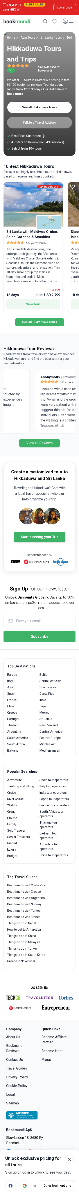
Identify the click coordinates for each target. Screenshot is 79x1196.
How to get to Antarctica (24, 929)
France (12, 700)
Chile (10, 706)
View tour (33, 304)
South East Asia (50, 681)
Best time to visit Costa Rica (26, 885)
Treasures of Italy (21, 425)
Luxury (11, 849)
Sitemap (12, 1103)
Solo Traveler (16, 830)
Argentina (14, 731)
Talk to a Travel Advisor (39, 122)
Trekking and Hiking (20, 786)
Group (11, 811)
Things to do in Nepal (21, 923)
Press (46, 1060)
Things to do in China (21, 936)
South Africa (16, 744)
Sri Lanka (46, 719)
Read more (15, 94)
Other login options (57, 1185)
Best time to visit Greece (24, 891)
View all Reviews (39, 443)
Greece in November (21, 961)
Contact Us (14, 1060)
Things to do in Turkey (22, 948)
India (43, 700)
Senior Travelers (18, 837)
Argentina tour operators (50, 847)
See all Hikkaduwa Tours (39, 107)
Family (11, 824)
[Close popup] (69, 1159)
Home (11, 37)
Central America (51, 731)
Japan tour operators (54, 799)
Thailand (13, 725)
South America (17, 738)
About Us (13, 1037)
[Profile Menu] (68, 21)
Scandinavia (48, 687)
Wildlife (12, 805)
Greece (12, 712)
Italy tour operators (53, 786)
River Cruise (15, 799)
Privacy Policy (17, 1077)
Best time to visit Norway (24, 904)
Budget (12, 856)
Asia (10, 687)
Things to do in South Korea (26, 955)
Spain (11, 693)
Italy (10, 681)
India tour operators (53, 792)
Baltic (43, 674)
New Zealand (49, 725)
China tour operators (54, 855)
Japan (44, 706)
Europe (12, 674)
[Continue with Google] (24, 1185)
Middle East (48, 744)
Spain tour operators (54, 780)
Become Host (52, 1051)
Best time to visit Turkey (23, 910)
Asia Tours (28, 37)
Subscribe (39, 636)
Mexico (44, 712)
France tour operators (55, 805)
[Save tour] (8, 186)
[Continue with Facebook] (10, 1185)
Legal (10, 1094)
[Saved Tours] (55, 21)
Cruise (11, 792)
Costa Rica (47, 693)
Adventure (14, 780)
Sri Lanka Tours (51, 37)
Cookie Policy (16, 1086)
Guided (12, 843)
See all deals (65, 7)
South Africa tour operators (51, 814)
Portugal (13, 719)
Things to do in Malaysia (23, 942)
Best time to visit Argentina (26, 898)
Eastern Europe (50, 738)
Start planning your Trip (39, 537)
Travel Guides (16, 1068)
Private (12, 818)
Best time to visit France (23, 917)
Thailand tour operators (49, 825)
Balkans (12, 750)
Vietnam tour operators (49, 836)
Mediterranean (50, 750)
